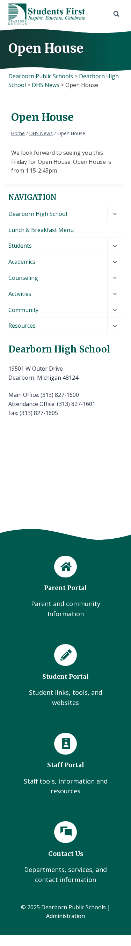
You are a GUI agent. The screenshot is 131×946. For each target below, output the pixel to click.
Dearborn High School (37, 214)
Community (23, 310)
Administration (65, 916)
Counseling (23, 278)
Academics (21, 261)
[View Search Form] (116, 14)
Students (20, 245)
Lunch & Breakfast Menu (41, 230)
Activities (19, 294)
